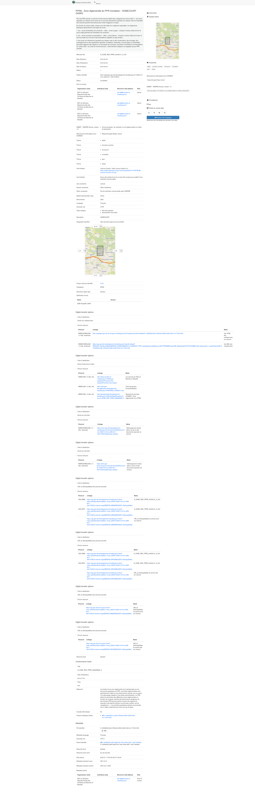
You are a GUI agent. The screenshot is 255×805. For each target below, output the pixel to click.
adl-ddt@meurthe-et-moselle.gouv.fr (123, 93)
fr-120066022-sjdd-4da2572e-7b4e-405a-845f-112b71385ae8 (121, 742)
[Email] (164, 112)
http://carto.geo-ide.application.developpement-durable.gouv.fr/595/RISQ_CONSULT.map (110, 388)
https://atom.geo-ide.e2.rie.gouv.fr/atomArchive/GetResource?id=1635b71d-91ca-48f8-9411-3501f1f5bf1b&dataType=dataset (111, 467)
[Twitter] (149, 112)
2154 (101, 283)
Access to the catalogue (163, 118)
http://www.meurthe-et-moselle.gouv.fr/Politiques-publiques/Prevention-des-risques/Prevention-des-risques (107, 380)
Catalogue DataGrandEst (83, 2)
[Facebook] (154, 112)
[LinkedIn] (159, 112)
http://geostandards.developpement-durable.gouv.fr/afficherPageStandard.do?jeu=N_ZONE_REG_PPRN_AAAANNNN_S (110, 396)
